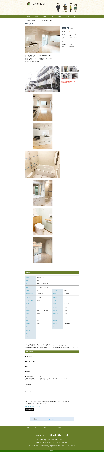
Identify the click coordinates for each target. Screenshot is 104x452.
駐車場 (52, 16)
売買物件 (29, 16)
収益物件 (44, 16)
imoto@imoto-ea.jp (52, 446)
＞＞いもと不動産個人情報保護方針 (32, 406)
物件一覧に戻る (52, 419)
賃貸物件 (36, 16)
